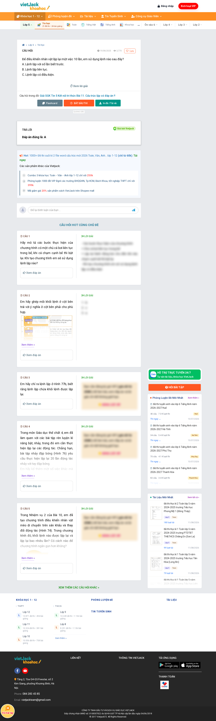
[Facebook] (17, 671)
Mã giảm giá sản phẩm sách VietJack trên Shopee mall (61, 190)
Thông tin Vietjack (132, 657)
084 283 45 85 (31, 693)
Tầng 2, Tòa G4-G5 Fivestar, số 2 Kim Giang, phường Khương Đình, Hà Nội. (34, 683)
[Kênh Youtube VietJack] (25, 671)
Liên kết (76, 657)
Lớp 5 (31, 45)
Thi (81, 103)
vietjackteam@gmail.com (36, 699)
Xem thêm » (28, 344)
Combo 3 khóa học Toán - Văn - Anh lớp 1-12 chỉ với (60, 175)
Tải (110, 103)
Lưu (131, 51)
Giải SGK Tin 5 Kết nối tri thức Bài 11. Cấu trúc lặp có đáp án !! (77, 95)
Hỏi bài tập (176, 387)
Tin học (40, 45)
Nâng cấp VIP (111, 404)
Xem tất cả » (193, 497)
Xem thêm (60, 638)
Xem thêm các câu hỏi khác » (79, 587)
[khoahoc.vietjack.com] (35, 6)
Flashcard (51, 103)
